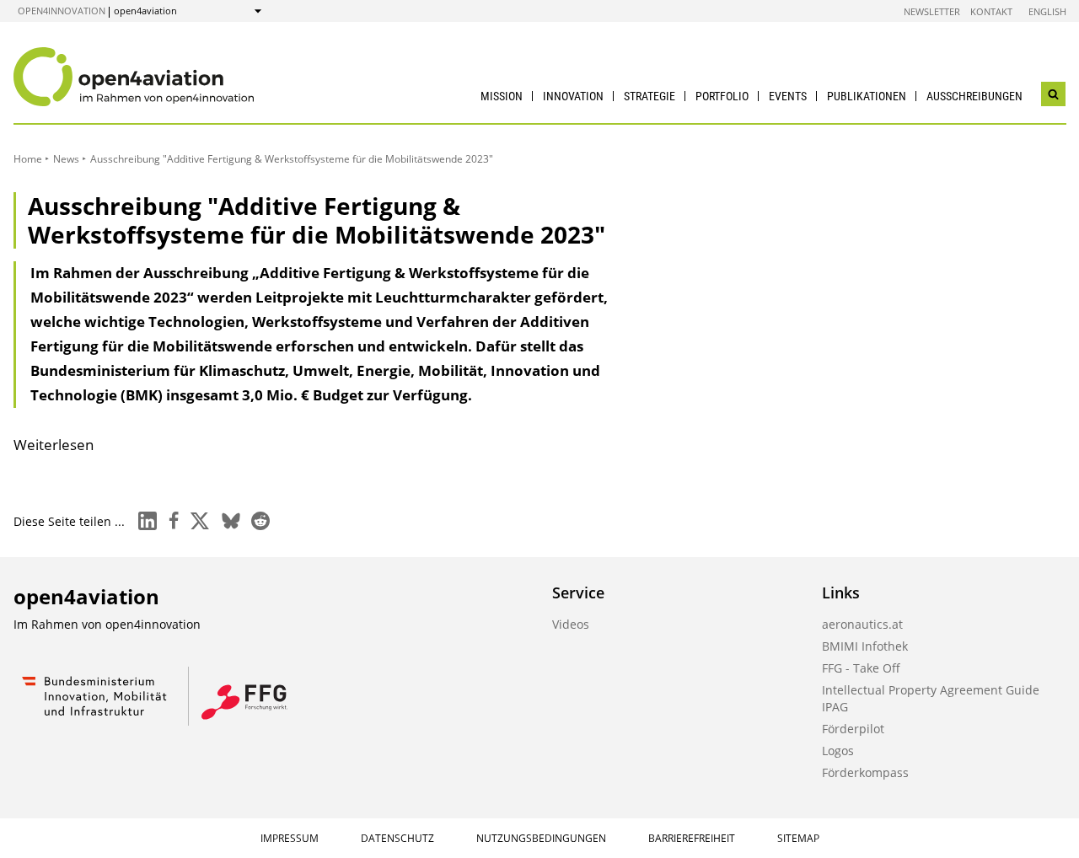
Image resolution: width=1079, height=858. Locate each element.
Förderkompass (865, 772)
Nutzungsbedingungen (541, 838)
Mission (501, 96)
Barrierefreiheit (691, 838)
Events (788, 96)
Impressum (289, 838)
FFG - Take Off (861, 668)
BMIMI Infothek (865, 646)
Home (27, 159)
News (66, 159)
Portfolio (722, 96)
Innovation (573, 96)
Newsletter (932, 11)
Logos (838, 751)
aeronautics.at (862, 624)
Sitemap (798, 838)
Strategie (649, 96)
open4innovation (61, 10)
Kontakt (991, 11)
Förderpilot (853, 729)
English (1047, 11)
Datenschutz (397, 838)
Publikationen (866, 96)
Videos (570, 624)
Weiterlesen (53, 444)
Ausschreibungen (974, 96)
